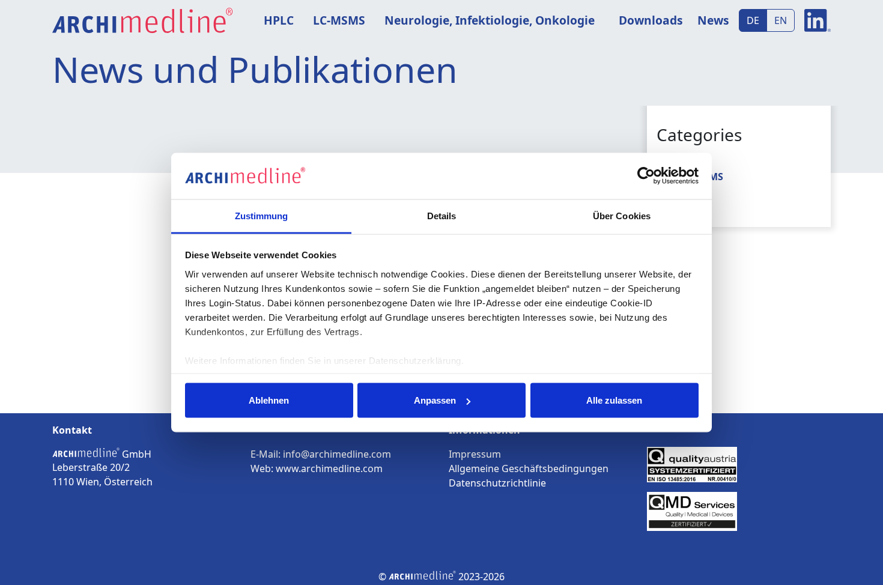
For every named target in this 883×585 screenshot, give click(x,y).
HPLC (279, 20)
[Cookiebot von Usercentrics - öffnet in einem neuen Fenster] (646, 176)
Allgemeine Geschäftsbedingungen (528, 468)
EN (780, 20)
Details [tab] (442, 215)
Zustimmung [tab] (261, 215)
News (713, 20)
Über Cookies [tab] (622, 215)
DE (753, 20)
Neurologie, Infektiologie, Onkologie (489, 20)
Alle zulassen (614, 400)
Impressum (475, 454)
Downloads (651, 20)
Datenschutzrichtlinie (497, 483)
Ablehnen (269, 400)
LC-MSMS (339, 20)
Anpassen (435, 400)
